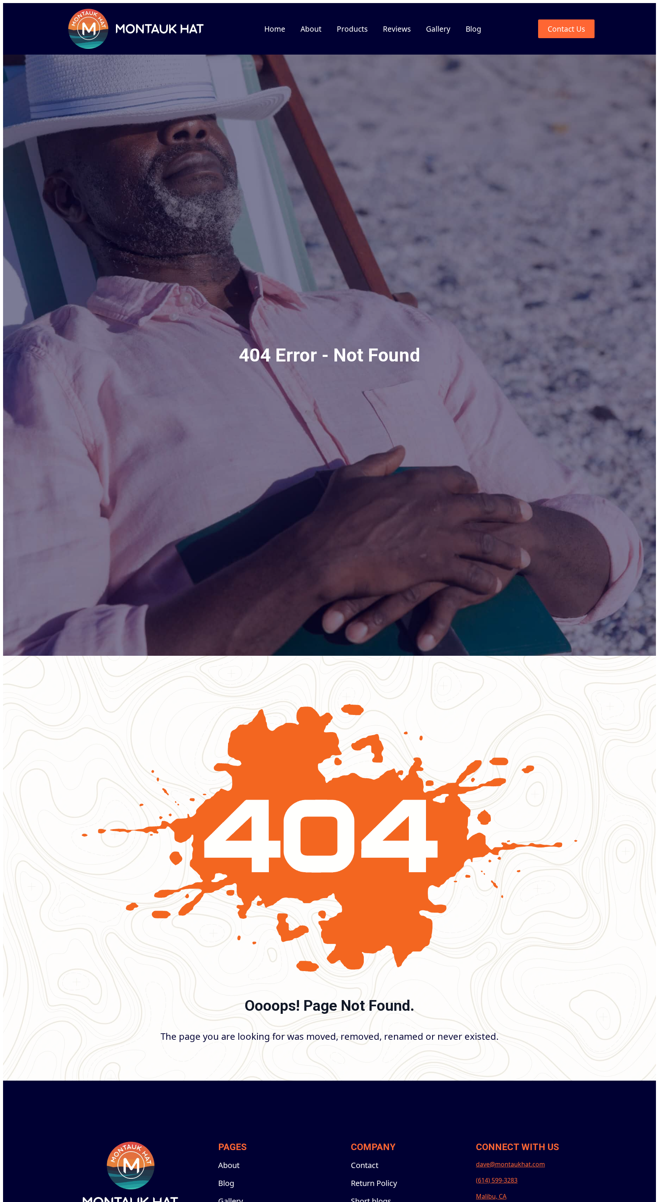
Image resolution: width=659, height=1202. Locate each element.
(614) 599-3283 (497, 1180)
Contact (364, 1165)
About (311, 29)
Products (352, 29)
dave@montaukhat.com (510, 1164)
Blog (473, 29)
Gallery (438, 29)
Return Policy (374, 1183)
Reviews (397, 29)
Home (274, 29)
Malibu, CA (491, 1196)
